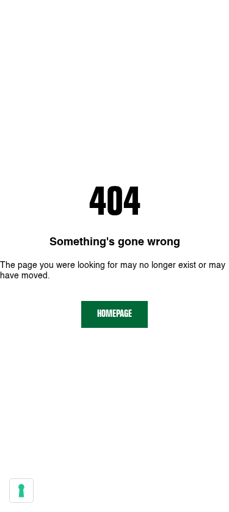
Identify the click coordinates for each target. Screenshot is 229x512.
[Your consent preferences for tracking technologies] (21, 490)
